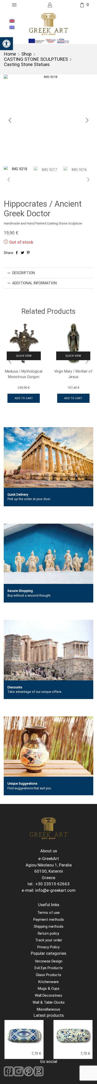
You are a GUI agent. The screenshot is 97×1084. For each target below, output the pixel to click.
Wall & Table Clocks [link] (49, 1002)
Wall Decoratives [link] (48, 995)
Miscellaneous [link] (48, 1009)
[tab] (48, 273)
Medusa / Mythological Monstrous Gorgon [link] (23, 374)
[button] (10, 120)
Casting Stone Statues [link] (27, 64)
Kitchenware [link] (48, 982)
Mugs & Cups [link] (48, 988)
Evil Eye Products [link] (49, 968)
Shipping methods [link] (48, 926)
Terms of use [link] (48, 912)
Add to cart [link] (24, 398)
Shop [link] (26, 54)
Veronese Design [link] (48, 961)
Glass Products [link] (48, 975)
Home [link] (10, 54)
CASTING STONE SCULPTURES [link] (36, 59)
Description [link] (23, 273)
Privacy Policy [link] (48, 947)
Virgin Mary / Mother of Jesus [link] (73, 374)
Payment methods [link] (48, 919)
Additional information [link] (34, 283)
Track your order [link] (48, 940)
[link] (6, 43)
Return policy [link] (48, 933)
